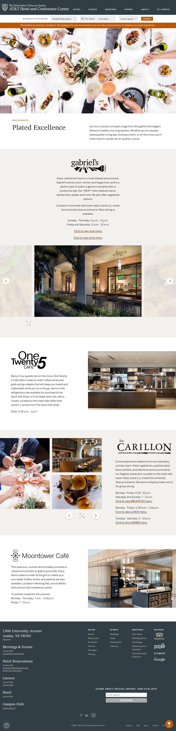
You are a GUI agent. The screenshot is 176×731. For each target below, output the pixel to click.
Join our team (8, 685)
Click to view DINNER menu (131, 522)
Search (147, 19)
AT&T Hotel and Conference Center (35, 7)
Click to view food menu (88, 231)
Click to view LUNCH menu (131, 511)
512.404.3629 (8, 651)
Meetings (110, 9)
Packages (92, 650)
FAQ (138, 726)
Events (93, 9)
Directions (7, 639)
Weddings (114, 634)
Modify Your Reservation (12, 671)
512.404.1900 (8, 697)
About (145, 9)
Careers (155, 726)
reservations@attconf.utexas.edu (15, 668)
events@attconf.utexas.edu (13, 654)
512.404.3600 (8, 665)
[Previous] (6, 281)
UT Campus (163, 9)
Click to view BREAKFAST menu (134, 501)
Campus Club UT (9, 708)
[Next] (169, 281)
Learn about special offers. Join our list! (126, 689)
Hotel (77, 9)
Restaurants (93, 638)
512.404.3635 (8, 682)
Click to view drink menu (88, 237)
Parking (91, 654)
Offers (129, 9)
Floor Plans (137, 634)
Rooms (91, 634)
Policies (91, 646)
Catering (114, 646)
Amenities (92, 642)
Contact (129, 726)
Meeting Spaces (139, 638)
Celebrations (116, 642)
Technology (137, 642)
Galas (112, 638)
